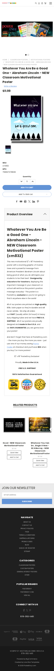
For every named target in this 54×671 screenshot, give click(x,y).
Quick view (14, 452)
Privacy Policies (27, 528)
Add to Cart (14, 457)
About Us (27, 522)
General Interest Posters (27, 572)
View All (27, 595)
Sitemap (27, 551)
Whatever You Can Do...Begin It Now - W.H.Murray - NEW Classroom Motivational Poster (40, 448)
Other (27, 575)
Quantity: (27, 176)
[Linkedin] (33, 201)
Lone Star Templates (31, 662)
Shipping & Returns (27, 538)
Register (31, 548)
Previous (3, 429)
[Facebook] (16, 201)
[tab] (27, 214)
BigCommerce (31, 659)
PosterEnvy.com (27, 592)
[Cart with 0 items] (45, 3)
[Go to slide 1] (26, 55)
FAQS (27, 532)
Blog (27, 545)
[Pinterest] (38, 201)
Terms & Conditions (27, 535)
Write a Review (10, 86)
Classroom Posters (27, 565)
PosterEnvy (27, 589)
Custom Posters (27, 568)
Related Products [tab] (25, 405)
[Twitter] (29, 201)
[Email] (21, 201)
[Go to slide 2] (28, 55)
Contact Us (27, 525)
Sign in (22, 548)
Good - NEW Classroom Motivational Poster (14, 444)
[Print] (25, 201)
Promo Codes (27, 541)
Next (51, 429)
